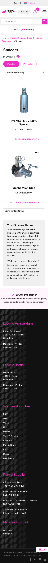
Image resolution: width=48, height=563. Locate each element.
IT (4, 427)
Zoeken (44, 21)
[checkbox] (29, 64)
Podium (7, 431)
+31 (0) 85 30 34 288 (14, 485)
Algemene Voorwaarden (15, 509)
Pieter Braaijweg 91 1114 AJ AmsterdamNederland (13, 334)
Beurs (6, 449)
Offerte (37, 9)
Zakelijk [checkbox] (11, 64)
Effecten (7, 440)
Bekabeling (8, 458)
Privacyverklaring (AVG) (15, 513)
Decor (6, 454)
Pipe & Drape (9, 445)
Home (5, 37)
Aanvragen (8, 530)
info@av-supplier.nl (12, 482)
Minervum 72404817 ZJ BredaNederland (11, 376)
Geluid (6, 418)
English (31, 3)
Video (6, 422)
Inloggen (7, 533)
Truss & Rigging (17, 37)
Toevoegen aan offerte (26, 138)
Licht (5, 413)
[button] (42, 549)
